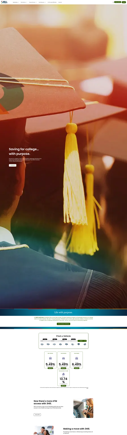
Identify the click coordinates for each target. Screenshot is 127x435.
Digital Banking (15, 2)
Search (81, 340)
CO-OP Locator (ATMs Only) (52, 2)
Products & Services (32, 2)
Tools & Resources (41, 2)
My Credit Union (23, 2)
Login (124, 2)
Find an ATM (37, 414)
